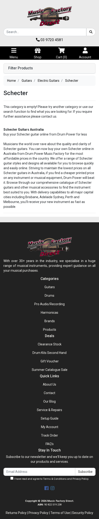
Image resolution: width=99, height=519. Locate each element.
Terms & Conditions (55, 478)
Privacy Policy (80, 478)
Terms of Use (60, 513)
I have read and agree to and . (51, 478)
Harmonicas (49, 312)
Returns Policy (16, 513)
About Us (49, 384)
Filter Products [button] (20, 68)
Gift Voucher (50, 361)
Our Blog (49, 401)
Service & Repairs (49, 410)
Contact (49, 393)
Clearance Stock (49, 344)
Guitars (49, 287)
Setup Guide (49, 418)
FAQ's (50, 444)
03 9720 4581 (51, 40)
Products (49, 329)
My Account (49, 427)
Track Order (49, 435)
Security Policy (82, 513)
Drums (49, 295)
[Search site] (91, 32)
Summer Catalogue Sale (49, 370)
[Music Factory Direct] (49, 16)
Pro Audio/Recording (49, 304)
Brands (49, 321)
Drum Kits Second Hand (49, 353)
